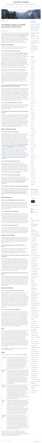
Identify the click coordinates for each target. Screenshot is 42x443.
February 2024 (33, 79)
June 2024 (32, 72)
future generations (34, 283)
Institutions (34, 301)
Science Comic (34, 361)
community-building (34, 247)
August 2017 (33, 149)
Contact (38, 6)
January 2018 (33, 142)
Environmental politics (35, 277)
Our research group (9, 6)
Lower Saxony (34, 317)
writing (33, 392)
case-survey (34, 237)
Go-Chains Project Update (35, 38)
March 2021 (32, 98)
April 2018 (32, 140)
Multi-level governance (34, 330)
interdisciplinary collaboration (35, 304)
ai (31, 228)
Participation (34, 335)
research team (34, 357)
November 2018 (33, 133)
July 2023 (32, 82)
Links (34, 6)
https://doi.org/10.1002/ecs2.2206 (13, 435)
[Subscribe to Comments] (31, 212)
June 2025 (32, 63)
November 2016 (33, 156)
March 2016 (32, 167)
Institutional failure (34, 298)
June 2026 (32, 58)
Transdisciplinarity (36, 379)
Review (32, 359)
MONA (32, 327)
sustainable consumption (34, 370)
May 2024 (32, 75)
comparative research (34, 250)
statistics (33, 363)
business (37, 235)
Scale (37, 359)
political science (35, 343)
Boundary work (35, 233)
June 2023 (32, 84)
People (16, 6)
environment (34, 271)
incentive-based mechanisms (35, 295)
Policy (32, 339)
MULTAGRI (37, 327)
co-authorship (34, 244)
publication (34, 345)
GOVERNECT (33, 292)
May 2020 (32, 109)
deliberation (34, 259)
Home (3, 6)
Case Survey (33, 239)
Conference (34, 253)
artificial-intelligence (34, 231)
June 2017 (32, 151)
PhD (32, 337)
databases (37, 255)
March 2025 (32, 65)
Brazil (32, 235)
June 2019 (32, 121)
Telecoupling (34, 377)
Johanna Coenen (11, 28)
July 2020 (32, 107)
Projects (20, 6)
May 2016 (32, 165)
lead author (34, 312)
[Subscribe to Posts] (31, 209)
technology (34, 375)
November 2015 (33, 177)
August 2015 (33, 184)
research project (35, 355)
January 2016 (33, 172)
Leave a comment (19, 28)
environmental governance (35, 274)
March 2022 (32, 89)
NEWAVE (33, 333)
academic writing (35, 220)
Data (32, 255)
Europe (33, 280)
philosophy (37, 337)
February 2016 (33, 170)
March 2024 (32, 77)
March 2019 (32, 126)
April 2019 (32, 123)
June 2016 (32, 163)
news (37, 333)
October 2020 (33, 100)
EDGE (32, 269)
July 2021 (32, 93)
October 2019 (33, 119)
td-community (34, 373)
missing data (34, 325)
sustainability (34, 367)
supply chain (34, 365)
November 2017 (33, 144)
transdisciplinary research (35, 382)
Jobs (31, 6)
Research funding (35, 353)
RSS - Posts (34, 209)
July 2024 (32, 70)
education (37, 269)
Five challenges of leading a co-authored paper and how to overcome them (13, 25)
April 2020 (32, 112)
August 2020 (33, 105)
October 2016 (33, 158)
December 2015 (33, 174)
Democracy (34, 261)
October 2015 (33, 179)
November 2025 (33, 61)
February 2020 (33, 114)
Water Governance (34, 390)
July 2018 (32, 135)
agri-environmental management (35, 224)
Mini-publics (34, 321)
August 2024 (33, 68)
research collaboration (35, 350)
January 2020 (33, 116)
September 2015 (33, 181)
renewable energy (35, 347)
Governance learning (34, 289)
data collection (35, 257)
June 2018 (32, 137)
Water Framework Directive (35, 386)
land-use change (35, 310)
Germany (33, 286)
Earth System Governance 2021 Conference (35, 265)
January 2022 (33, 91)
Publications (26, 6)
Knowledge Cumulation (34, 308)
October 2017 (33, 147)
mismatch (33, 323)
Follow (33, 201)
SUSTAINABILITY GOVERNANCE (21, 2)
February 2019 (33, 128)
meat (32, 319)
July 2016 (32, 160)
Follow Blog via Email (34, 189)
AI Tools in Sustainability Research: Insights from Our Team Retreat (35, 42)
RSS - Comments (35, 212)
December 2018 (33, 130)
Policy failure (34, 341)
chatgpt (33, 242)
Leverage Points (35, 314)
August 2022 (33, 86)
